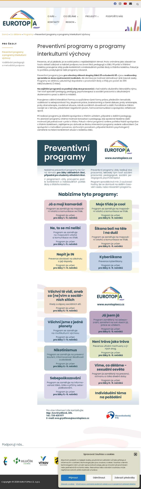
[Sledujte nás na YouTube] (125, 3)
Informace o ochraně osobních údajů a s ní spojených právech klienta (105, 484)
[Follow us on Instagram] (120, 3)
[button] (135, 454)
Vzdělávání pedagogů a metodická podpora (13, 64)
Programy (28, 34)
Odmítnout (99, 477)
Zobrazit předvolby (125, 477)
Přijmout (73, 477)
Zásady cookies (67, 484)
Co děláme (15, 34)
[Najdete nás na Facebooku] (115, 3)
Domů (5, 34)
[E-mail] (130, 3)
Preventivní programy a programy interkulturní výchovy (14, 55)
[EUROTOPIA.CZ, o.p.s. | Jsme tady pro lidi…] (21, 19)
